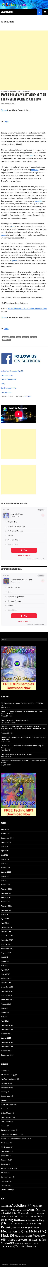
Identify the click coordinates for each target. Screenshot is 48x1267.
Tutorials (22, 1246)
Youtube (27, 396)
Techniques (18, 1243)
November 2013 (7, 1046)
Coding (22, 1216)
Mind (26, 1232)
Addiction (22, 1205)
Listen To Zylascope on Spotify (12, 371)
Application (21, 1210)
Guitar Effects (6, 1113)
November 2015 (7, 1029)
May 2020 (4, 914)
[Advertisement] (24, 60)
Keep (12, 337)
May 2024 (4, 846)
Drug (13, 1220)
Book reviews (6, 1087)
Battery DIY (5, 1083)
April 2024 (5, 851)
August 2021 (6, 897)
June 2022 (5, 876)
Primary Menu (45, 12)
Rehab (12, 1240)
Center (5, 1216)
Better (24, 1213)
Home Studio (6, 1122)
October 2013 (6, 1051)
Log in (6, 121)
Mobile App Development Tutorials (15, 91)
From (32, 1220)
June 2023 (5, 859)
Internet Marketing (8, 1130)
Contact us (22, 1264)
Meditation (12, 1231)
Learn (16, 1228)
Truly (3, 384)
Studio (7, 1243)
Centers (13, 1216)
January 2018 (6, 932)
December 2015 (7, 1025)
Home (26, 1224)
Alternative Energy (8, 1075)
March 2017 (5, 974)
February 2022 (6, 889)
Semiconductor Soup (8, 388)
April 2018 (5, 923)
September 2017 (7, 949)
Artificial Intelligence (8, 1079)
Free (23, 1220)
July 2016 (4, 1008)
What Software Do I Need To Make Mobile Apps (27, 309)
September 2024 (7, 838)
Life (36, 1228)
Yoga (32, 1246)
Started (39, 1239)
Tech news (5, 1181)
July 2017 (4, 957)
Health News (6, 1117)
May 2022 (4, 880)
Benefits (8, 1213)
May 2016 (4, 1017)
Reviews (4, 1173)
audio (32, 155)
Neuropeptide (6, 392)
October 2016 (6, 995)
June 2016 (5, 1012)
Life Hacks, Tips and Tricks (10, 1134)
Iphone (35, 1223)
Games (3, 1109)
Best (17, 1213)
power (14, 260)
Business (40, 1213)
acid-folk (4, 1070)
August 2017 (6, 953)
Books (31, 1213)
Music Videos (6, 1147)
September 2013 (7, 1055)
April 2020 (5, 919)
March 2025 (5, 834)
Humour (4, 1126)
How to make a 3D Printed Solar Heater (15, 720)
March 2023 (5, 868)
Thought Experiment (8, 379)
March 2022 (5, 885)
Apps (35, 1210)
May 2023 (4, 863)
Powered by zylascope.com (9, 1264)
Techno (27, 1243)
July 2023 (4, 855)
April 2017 (5, 970)
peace (3, 235)
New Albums (5, 1151)
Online (20, 1236)
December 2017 (7, 936)
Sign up (4, 110)
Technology (5, 1185)
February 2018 (6, 927)
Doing (5, 337)
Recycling (4, 1164)
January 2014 (6, 1038)
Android (7, 1209)
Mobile (25, 337)
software (34, 169)
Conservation (6, 1096)
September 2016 (7, 1000)
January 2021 (6, 910)
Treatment (8, 1246)
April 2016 (5, 1021)
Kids (18, 337)
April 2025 (5, 829)
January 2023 (6, 872)
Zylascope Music (7, 12)
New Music (5, 1156)
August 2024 (6, 842)
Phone (34, 337)
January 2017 (6, 983)
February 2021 (6, 906)
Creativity (4, 1100)
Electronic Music (7, 1104)
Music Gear (5, 1143)
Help (20, 1224)
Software (6, 340)
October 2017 (6, 944)
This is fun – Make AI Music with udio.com (16, 754)
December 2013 (7, 1042)
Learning (26, 1227)
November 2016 (7, 991)
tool (12, 226)
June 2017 (5, 961)
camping (4, 1092)
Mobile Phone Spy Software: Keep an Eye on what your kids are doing (23, 97)
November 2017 (7, 940)
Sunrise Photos (6, 1177)
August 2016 (6, 1004)
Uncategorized (6, 1190)
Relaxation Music (7, 1168)
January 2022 (6, 893)
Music (8, 1235)
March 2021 (5, 902)
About (6, 1206)
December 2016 (7, 987)
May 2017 (4, 966)
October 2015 (6, 1034)
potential (38, 201)
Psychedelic (5, 1160)
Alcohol (38, 1206)
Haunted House (7, 375)
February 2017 (6, 978)
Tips (35, 1243)
